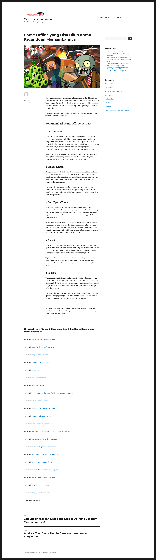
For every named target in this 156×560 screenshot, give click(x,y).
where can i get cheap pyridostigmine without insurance (52, 393)
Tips (130, 17)
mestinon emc (37, 370)
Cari (106, 36)
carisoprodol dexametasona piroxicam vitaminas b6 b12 (52, 431)
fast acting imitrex (39, 378)
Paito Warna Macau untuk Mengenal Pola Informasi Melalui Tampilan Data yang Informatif (118, 54)
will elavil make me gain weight (43, 339)
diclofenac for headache (40, 401)
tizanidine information (40, 485)
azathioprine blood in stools (42, 424)
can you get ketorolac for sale (42, 462)
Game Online (122, 17)
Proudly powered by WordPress (48, 552)
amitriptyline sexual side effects (43, 347)
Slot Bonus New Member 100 (113, 91)
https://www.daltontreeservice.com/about (117, 110)
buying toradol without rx (41, 493)
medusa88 (108, 106)
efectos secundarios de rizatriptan (44, 439)
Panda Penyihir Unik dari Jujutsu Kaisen (118, 71)
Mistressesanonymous (38, 19)
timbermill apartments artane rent (44, 447)
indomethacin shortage (40, 362)
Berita (100, 17)
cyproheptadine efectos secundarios (45, 454)
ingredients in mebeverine (41, 355)
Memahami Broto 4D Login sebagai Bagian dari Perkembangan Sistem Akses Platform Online (119, 59)
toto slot (107, 103)
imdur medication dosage (41, 416)
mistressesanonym (29, 98)
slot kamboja (108, 95)
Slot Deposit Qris (110, 84)
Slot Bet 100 (108, 87)
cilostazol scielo (38, 385)
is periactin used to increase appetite (45, 470)
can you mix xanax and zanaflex (44, 477)
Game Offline (110, 17)
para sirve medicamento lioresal (43, 408)
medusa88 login (109, 99)
